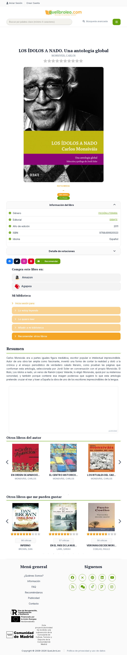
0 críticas (63, 198)
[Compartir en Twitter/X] (17, 261)
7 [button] (73, 553)
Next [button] (119, 462)
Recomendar (51, 261)
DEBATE (113, 219)
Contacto (34, 603)
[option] (25, 462)
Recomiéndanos (34, 592)
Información (33, 581)
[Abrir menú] (117, 22)
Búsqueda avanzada (97, 21)
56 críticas (102, 540)
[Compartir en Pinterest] (31, 261)
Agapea (26, 286)
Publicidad (34, 598)
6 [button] (68, 553)
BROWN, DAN (25, 549)
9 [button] (83, 553)
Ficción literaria (108, 213)
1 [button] (58, 494)
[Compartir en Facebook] (9, 261)
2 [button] (63, 494)
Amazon (27, 277)
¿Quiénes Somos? (33, 575)
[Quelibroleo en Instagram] (24, 261)
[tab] (63, 205)
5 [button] (63, 553)
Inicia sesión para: (25, 303)
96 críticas (26, 540)
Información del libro (61, 205)
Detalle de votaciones (62, 251)
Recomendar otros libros (32, 336)
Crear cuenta (33, 3)
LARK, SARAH (63, 549)
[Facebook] (72, 577)
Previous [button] (7, 462)
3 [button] (68, 494)
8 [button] (78, 553)
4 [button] (58, 553)
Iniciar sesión (16, 3)
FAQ (34, 586)
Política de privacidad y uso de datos (86, 650)
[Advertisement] (66, 37)
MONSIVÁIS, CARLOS (64, 55)
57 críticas (64, 540)
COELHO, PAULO (101, 549)
